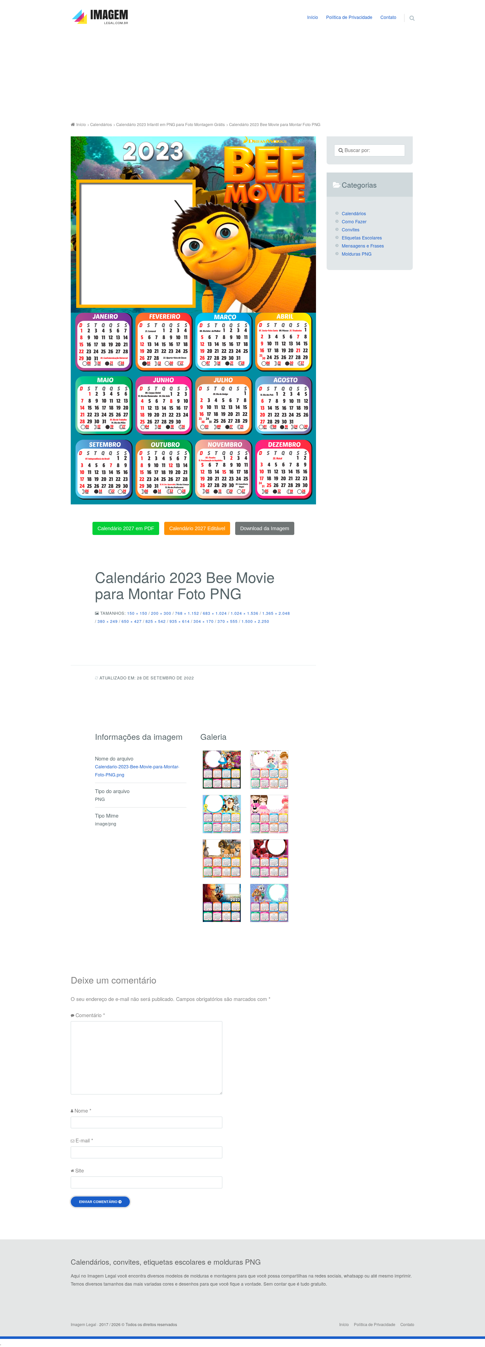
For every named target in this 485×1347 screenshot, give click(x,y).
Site (79, 1170)
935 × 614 (179, 621)
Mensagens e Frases (363, 245)
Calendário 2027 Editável (197, 528)
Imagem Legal (83, 1324)
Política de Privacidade (349, 17)
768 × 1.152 (187, 613)
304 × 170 (203, 621)
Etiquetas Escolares (362, 237)
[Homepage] (100, 17)
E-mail (84, 1140)
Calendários (354, 213)
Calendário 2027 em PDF (126, 528)
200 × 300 (161, 613)
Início (312, 17)
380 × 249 (108, 621)
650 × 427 (132, 621)
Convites (350, 229)
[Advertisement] (242, 74)
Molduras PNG (357, 254)
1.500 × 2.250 (255, 621)
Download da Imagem (264, 528)
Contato (388, 17)
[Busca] (407, 12)
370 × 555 (227, 621)
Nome (83, 1110)
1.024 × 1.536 (244, 613)
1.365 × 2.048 (276, 613)
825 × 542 (156, 621)
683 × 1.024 (215, 613)
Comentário (90, 1015)
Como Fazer (354, 221)
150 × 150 (137, 613)
